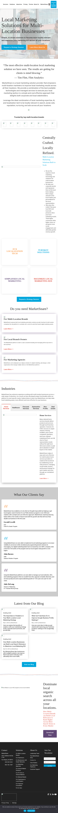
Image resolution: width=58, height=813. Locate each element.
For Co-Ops (19, 788)
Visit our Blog (29, 664)
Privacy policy (31, 810)
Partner (31, 4)
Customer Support (35, 769)
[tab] (6, 407)
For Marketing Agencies (14, 360)
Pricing (25, 4)
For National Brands (21, 777)
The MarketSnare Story (34, 756)
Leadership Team (34, 753)
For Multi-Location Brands (16, 319)
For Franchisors (20, 757)
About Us (36, 4)
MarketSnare (44, 4)
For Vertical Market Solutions (21, 769)
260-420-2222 (9, 762)
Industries (19, 4)
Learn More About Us (37, 47)
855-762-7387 (9, 765)
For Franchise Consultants (19, 784)
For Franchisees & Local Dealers (20, 780)
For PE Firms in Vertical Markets (20, 773)
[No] (56, 809)
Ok (25, 810)
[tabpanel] (29, 447)
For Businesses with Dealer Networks (21, 761)
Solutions (12, 4)
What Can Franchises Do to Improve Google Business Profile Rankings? (43, 618)
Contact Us (33, 760)
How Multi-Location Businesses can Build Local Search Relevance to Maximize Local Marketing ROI (14, 644)
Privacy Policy (5, 803)
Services (5, 4)
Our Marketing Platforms (34, 766)
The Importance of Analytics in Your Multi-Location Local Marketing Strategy (13, 618)
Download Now (50, 734)
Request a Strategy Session (53, 4)
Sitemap (14, 803)
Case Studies (33, 762)
